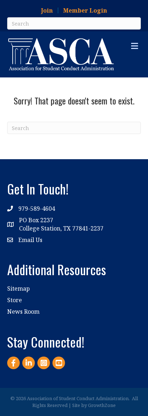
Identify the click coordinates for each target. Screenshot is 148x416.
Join (47, 10)
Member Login (85, 10)
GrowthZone (102, 405)
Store (14, 300)
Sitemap (18, 288)
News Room (23, 312)
